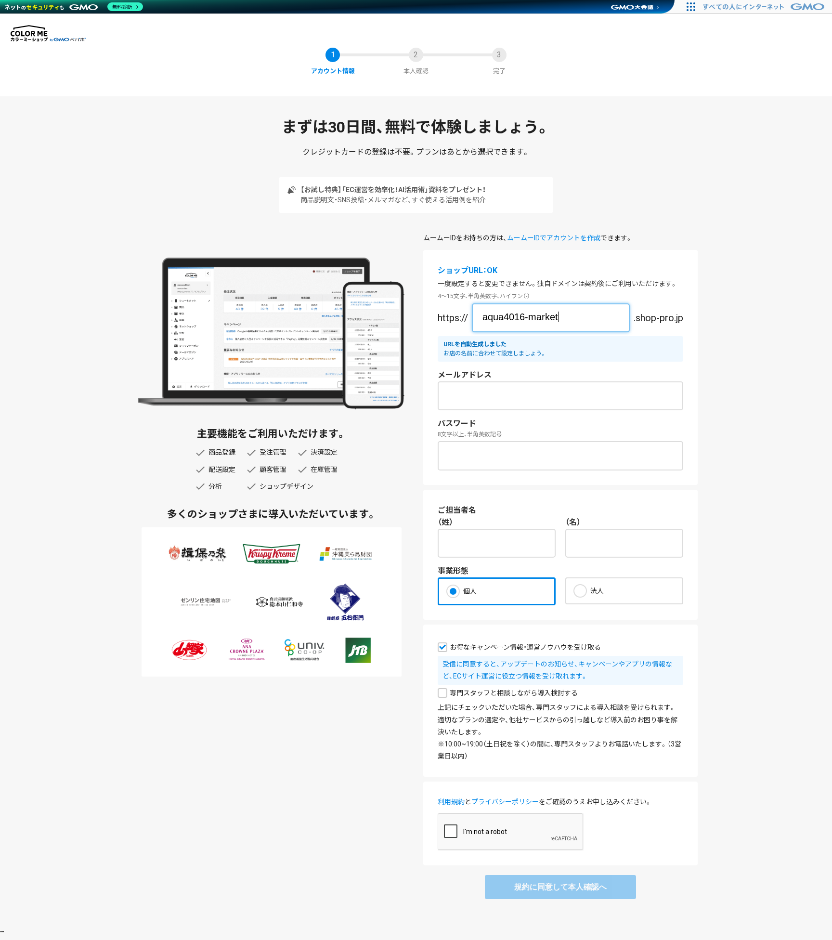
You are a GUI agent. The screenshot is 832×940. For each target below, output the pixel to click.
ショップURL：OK (467, 270)
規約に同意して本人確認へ (560, 887)
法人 (597, 591)
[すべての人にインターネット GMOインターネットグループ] (765, 6)
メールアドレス (465, 374)
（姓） (445, 522)
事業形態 (453, 570)
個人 (470, 591)
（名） (573, 522)
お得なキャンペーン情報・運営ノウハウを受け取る (525, 647)
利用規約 (451, 802)
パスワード (457, 423)
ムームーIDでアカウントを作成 (553, 238)
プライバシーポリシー (505, 802)
